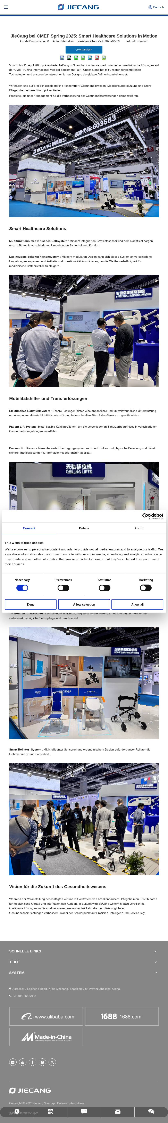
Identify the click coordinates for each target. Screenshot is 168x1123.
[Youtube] (22, 1062)
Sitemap (50, 1103)
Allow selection (84, 604)
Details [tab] (84, 528)
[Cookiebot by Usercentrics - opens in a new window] (145, 516)
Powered (142, 41)
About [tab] (138, 528)
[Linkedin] (13, 1062)
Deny (30, 604)
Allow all (137, 604)
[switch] (63, 588)
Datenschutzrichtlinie (70, 1103)
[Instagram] (42, 1062)
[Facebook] (32, 1062)
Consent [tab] (29, 528)
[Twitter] (52, 1062)
